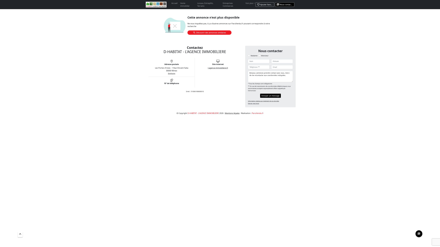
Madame (254, 56)
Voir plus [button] (249, 3)
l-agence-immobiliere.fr (218, 68)
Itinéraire (171, 73)
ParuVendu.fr (258, 113)
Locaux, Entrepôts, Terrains (205, 4)
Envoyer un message (270, 95)
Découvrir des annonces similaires (211, 32)
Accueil (174, 3)
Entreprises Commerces (228, 4)
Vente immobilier (185, 4)
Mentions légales (232, 113)
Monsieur (264, 56)
